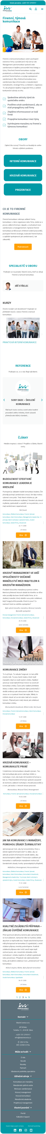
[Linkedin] (15, 1130)
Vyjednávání (19, 977)
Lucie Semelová (23, 887)
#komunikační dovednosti (14, 707)
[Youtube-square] (31, 1130)
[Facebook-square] (20, 1130)
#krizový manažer (34, 608)
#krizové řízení (23, 789)
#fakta (19, 967)
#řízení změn (28, 707)
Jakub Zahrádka (23, 625)
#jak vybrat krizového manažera (16, 608)
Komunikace (6, 514)
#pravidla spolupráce (23, 611)
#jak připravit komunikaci (31, 967)
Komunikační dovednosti (30, 874)
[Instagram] (25, 1130)
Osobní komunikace (19, 880)
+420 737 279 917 (29, 2)
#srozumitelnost (33, 867)
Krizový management (9, 615)
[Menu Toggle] (42, 9)
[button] (30, 9)
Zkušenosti (22, 523)
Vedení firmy (15, 523)
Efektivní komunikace (17, 514)
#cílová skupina (11, 967)
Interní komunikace (16, 517)
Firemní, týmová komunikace (25, 615)
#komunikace (12, 789)
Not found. (23, 510)
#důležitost (11, 867)
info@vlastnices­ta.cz (23, 1037)
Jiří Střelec (23, 530)
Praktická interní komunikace (20, 342)
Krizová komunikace (17, 618)
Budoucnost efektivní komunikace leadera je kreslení (17, 483)
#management (33, 789)
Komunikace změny (15, 670)
